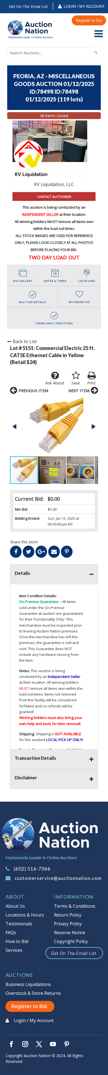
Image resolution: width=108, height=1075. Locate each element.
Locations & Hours (25, 915)
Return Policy (67, 915)
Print (91, 383)
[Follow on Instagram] (25, 1044)
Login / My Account (84, 6)
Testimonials (19, 924)
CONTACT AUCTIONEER (54, 197)
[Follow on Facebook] (11, 1044)
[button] (54, 426)
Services (14, 950)
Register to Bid (89, 20)
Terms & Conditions (74, 906)
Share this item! (24, 542)
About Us (15, 906)
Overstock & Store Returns (33, 993)
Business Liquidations (28, 984)
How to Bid (17, 941)
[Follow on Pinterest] (67, 1044)
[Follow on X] (39, 1044)
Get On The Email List (28, 6)
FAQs (11, 932)
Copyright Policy (71, 941)
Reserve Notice (69, 932)
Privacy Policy (68, 924)
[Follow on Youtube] (53, 1044)
